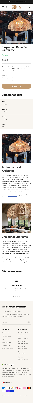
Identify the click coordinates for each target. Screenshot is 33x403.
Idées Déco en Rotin (7, 348)
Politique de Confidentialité (22, 347)
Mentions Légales (23, 338)
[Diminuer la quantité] (4, 79)
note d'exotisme (12, 196)
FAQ (3, 339)
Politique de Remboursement (23, 342)
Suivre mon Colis (6, 342)
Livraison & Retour (7, 345)
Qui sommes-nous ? (7, 336)
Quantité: (4, 75)
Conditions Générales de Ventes (24, 334)
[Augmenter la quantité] (11, 79)
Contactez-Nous (6, 333)
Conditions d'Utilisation (21, 353)
